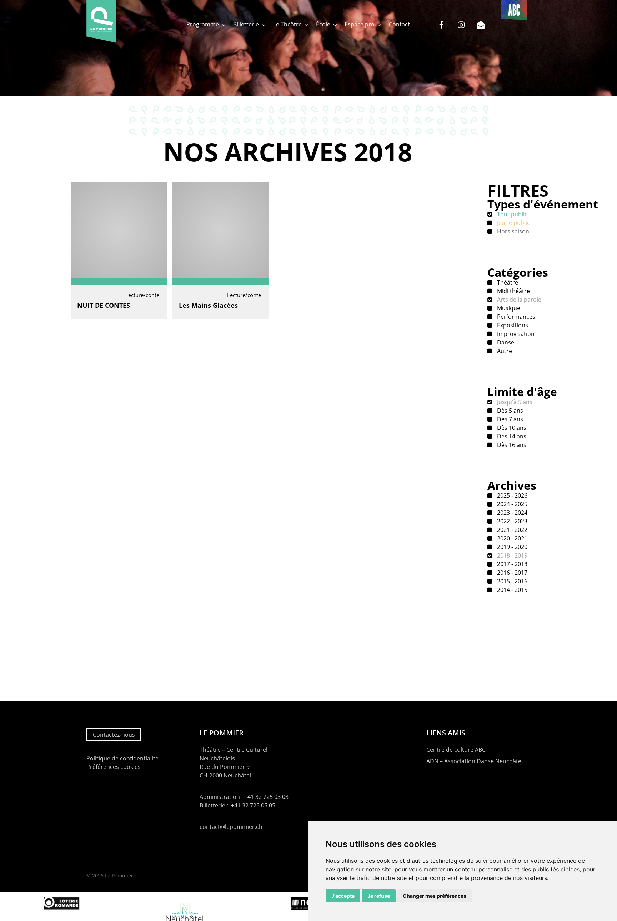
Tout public (511, 214)
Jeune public (513, 223)
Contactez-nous (114, 735)
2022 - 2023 (511, 521)
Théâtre (507, 282)
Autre (504, 351)
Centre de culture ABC (456, 750)
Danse (505, 342)
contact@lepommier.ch (231, 827)
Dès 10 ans (511, 428)
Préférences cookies (113, 767)
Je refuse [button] (378, 896)
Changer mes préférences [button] (434, 896)
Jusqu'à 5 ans (514, 402)
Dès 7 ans (509, 419)
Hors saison (512, 231)
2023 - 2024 (511, 513)
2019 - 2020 (511, 547)
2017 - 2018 (511, 564)
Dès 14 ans (511, 436)
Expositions (512, 325)
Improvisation (515, 334)
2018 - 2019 (511, 555)
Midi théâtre (513, 291)
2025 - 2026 (511, 495)
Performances (515, 317)
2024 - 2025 (511, 504)
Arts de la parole (518, 299)
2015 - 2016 (511, 581)
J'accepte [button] (343, 896)
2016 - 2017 (511, 573)
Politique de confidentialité (122, 758)
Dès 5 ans (509, 410)
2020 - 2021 (511, 538)
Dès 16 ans (511, 445)
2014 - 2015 (511, 590)
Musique (508, 308)
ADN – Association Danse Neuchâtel (474, 761)
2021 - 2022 (511, 530)
